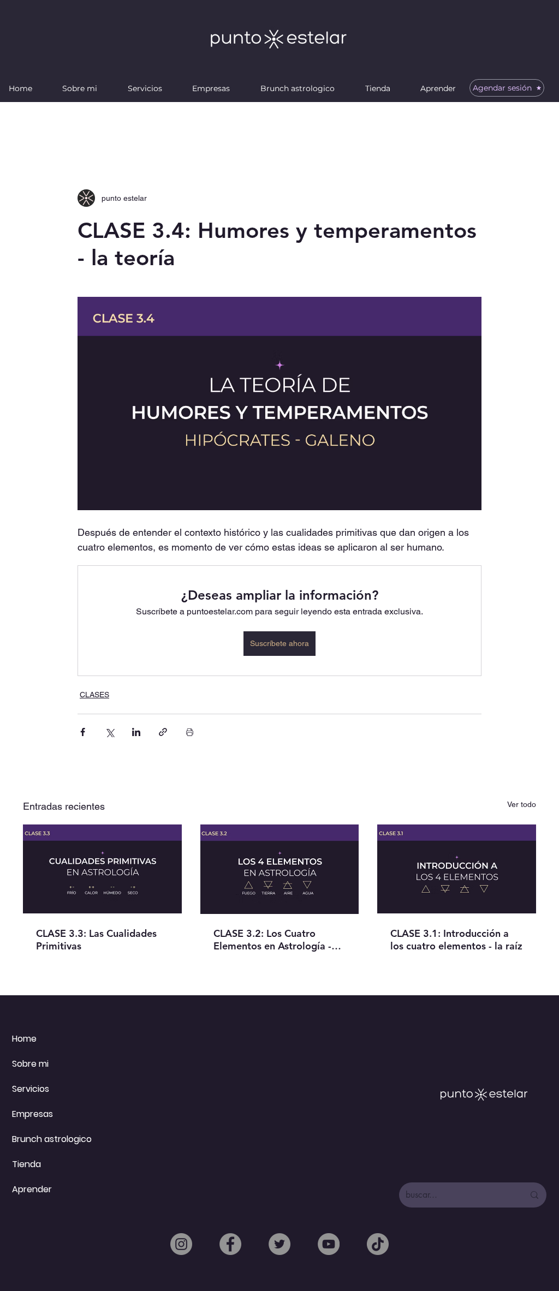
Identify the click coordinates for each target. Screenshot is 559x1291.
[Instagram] (181, 1244)
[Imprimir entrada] (190, 732)
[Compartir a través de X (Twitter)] (109, 732)
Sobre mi (30, 1063)
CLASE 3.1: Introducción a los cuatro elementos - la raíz (456, 939)
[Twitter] (279, 1244)
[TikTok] (378, 1244)
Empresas (32, 1114)
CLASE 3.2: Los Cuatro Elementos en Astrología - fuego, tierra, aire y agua (272, 939)
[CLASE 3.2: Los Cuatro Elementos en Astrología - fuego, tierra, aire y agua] (279, 869)
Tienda (26, 1164)
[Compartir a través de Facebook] (83, 732)
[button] (80, 88)
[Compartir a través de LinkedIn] (136, 732)
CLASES (94, 694)
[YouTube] (329, 1244)
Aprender (32, 1189)
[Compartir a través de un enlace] (163, 732)
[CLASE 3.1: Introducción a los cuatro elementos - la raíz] (456, 868)
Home (24, 1038)
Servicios (30, 1089)
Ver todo (521, 804)
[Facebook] (230, 1244)
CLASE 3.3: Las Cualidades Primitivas (96, 939)
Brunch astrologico (52, 1139)
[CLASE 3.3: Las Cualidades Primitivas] (102, 868)
